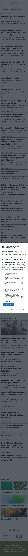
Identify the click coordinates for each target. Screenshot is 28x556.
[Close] (24, 246)
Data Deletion (5, 309)
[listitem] (14, 274)
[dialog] (14, 278)
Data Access (14, 309)
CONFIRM (8, 304)
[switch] (22, 278)
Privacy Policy (22, 309)
